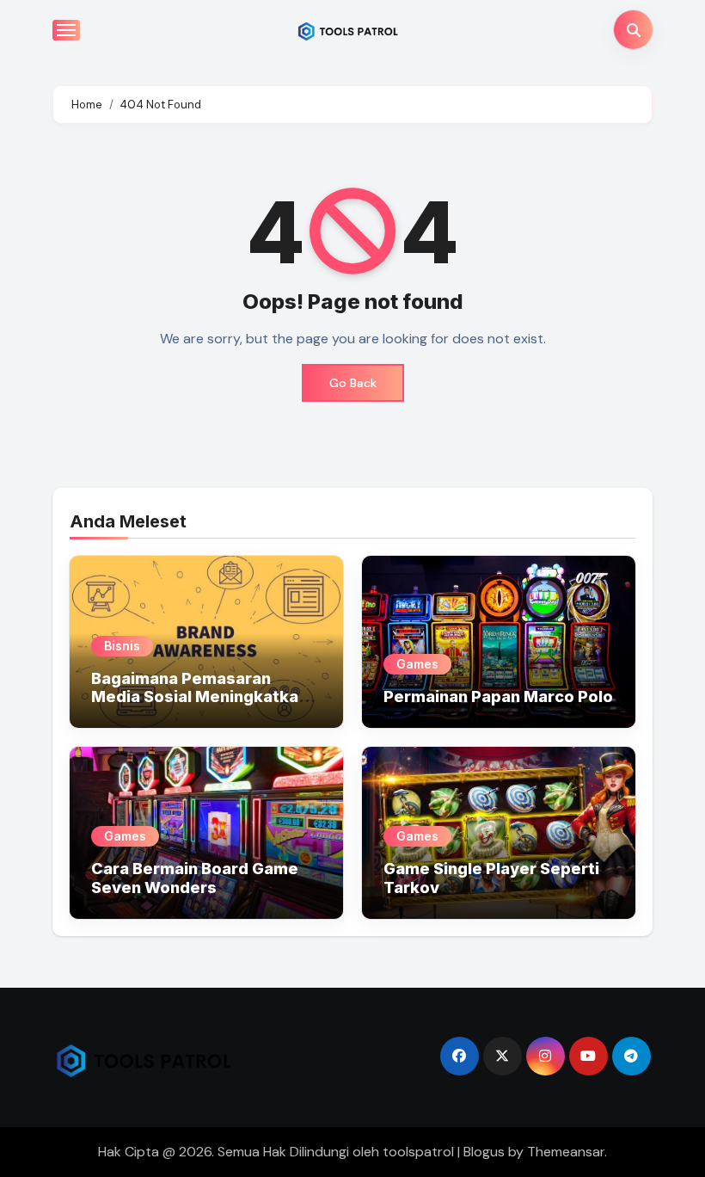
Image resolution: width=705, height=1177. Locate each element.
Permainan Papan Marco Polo (498, 696)
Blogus (484, 1152)
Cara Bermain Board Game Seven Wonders (194, 878)
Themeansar (565, 1152)
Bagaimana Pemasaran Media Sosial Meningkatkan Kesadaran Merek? (199, 696)
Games (417, 663)
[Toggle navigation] (66, 30)
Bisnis (122, 645)
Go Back (353, 383)
